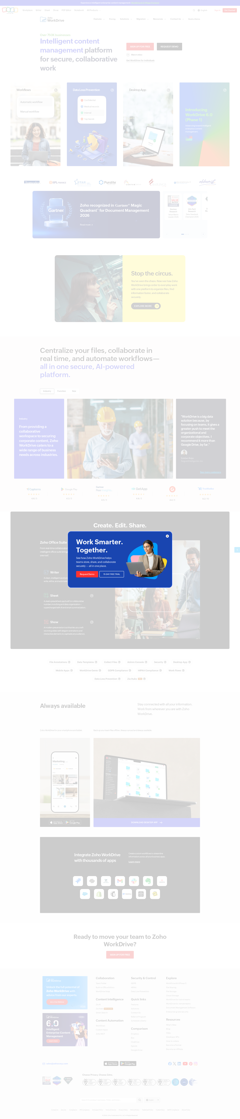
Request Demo (87, 574)
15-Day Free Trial (111, 574)
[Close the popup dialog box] (167, 536)
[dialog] (120, 559)
